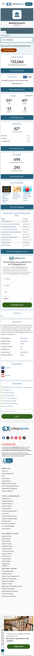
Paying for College (7, 583)
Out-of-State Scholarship (10, 398)
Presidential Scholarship (10, 401)
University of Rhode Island (9, 237)
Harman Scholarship (9, 392)
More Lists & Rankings (17, 207)
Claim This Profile (8, 50)
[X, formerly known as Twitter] (8, 439)
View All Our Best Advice (9, 596)
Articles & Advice (7, 506)
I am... (6, 296)
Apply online (23, 341)
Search (17, 416)
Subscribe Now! (17, 305)
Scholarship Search (7, 503)
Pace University (6, 234)
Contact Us (5, 471)
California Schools (7, 546)
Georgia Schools (6, 558)
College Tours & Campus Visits (10, 576)
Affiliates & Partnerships (9, 483)
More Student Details (17, 117)
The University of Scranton (9, 229)
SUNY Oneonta (6, 245)
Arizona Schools (6, 541)
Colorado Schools (7, 548)
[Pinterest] (16, 439)
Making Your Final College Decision (12, 586)
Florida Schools (6, 556)
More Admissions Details (17, 89)
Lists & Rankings (6, 508)
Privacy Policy (25, 274)
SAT (25, 77)
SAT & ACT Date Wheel (8, 523)
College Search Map (7, 501)
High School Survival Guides (10, 591)
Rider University (6, 240)
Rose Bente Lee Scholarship (11, 403)
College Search (6, 498)
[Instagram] (12, 439)
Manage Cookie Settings (25, 450)
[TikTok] (24, 439)
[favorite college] (2, 32)
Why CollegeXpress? (8, 473)
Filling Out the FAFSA (8, 581)
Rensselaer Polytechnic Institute (11, 232)
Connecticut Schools (8, 551)
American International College (11, 224)
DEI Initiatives (6, 478)
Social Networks (6, 481)
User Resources (6, 528)
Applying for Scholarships (9, 578)
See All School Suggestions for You (17, 251)
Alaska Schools (6, 538)
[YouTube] (20, 439)
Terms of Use (14, 274)
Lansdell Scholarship (9, 395)
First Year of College (8, 593)
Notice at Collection (21, 448)
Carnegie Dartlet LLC (16, 447)
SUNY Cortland (6, 242)
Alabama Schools (6, 536)
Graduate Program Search (9, 516)
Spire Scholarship (8, 406)
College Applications (8, 571)
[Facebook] (4, 439)
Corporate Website (7, 491)
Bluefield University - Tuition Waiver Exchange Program (18, 387)
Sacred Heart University (9, 226)
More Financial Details (17, 70)
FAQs (3, 476)
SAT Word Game (6, 521)
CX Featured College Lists (9, 511)
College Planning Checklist (9, 518)
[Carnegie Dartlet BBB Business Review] (7, 463)
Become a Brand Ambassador (10, 486)
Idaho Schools (6, 563)
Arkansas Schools (7, 543)
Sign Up (29, 4)
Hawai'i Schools (6, 561)
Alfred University (7, 221)
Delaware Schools (7, 553)
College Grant (7, 390)
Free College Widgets (8, 526)
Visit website (24, 338)
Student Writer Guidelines (9, 488)
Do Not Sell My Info (14, 450)
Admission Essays (7, 573)
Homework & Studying (8, 588)
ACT (30, 77)
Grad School (5, 513)
